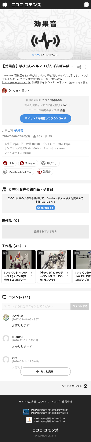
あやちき (18, 315)
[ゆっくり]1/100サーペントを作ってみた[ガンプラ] (51, 276)
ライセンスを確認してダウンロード (45, 118)
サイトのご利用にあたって (34, 401)
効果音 (18, 130)
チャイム (30, 163)
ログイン (36, 55)
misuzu (17, 337)
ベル (11, 163)
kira (14, 358)
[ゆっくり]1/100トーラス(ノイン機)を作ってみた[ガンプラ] (16, 276)
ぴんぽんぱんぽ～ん (20, 171)
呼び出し (52, 163)
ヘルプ (55, 401)
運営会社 (67, 401)
